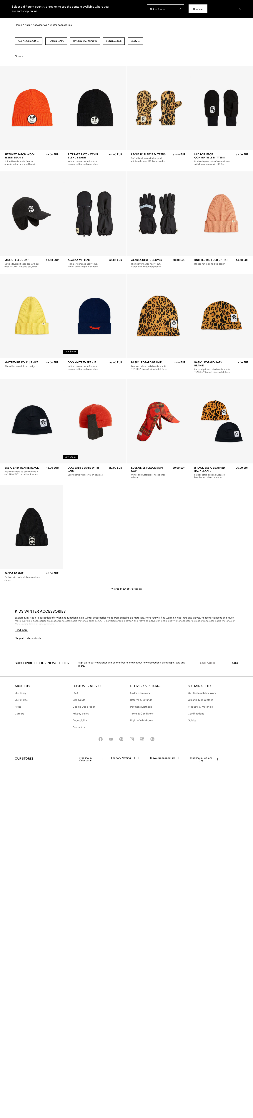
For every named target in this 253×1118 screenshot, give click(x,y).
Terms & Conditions (142, 713)
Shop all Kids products (28, 638)
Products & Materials (200, 706)
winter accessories (61, 25)
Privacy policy (81, 713)
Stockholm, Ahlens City (201, 759)
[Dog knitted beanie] (94, 365)
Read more (21, 629)
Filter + (19, 56)
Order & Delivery (140, 693)
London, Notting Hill (123, 757)
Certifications (196, 713)
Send (235, 662)
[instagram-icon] (131, 739)
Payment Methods (141, 706)
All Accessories (28, 41)
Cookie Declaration (84, 706)
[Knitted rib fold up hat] (221, 262)
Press (18, 706)
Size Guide (79, 700)
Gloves (135, 41)
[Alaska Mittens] (94, 263)
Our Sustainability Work (202, 693)
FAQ (75, 693)
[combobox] (165, 8)
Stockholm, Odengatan (85, 759)
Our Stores (21, 700)
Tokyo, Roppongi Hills (162, 757)
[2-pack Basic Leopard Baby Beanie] (221, 473)
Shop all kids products (41, 624)
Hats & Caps (56, 41)
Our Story (20, 693)
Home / (19, 25)
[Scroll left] (10, 108)
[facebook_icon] (100, 739)
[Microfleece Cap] (31, 263)
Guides (192, 720)
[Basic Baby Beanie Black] (31, 471)
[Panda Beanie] (31, 576)
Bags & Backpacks (85, 41)
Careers (19, 713)
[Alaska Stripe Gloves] (158, 263)
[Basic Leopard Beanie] (158, 365)
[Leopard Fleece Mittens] (158, 157)
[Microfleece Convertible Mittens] (221, 159)
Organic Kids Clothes (200, 700)
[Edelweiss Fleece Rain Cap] (158, 473)
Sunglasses (114, 41)
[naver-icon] (142, 739)
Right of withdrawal (141, 720)
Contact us (79, 727)
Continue (198, 9)
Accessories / (41, 25)
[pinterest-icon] (121, 739)
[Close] (239, 8)
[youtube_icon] (111, 739)
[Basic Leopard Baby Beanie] (221, 367)
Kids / (28, 25)
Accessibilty (80, 720)
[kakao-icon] (152, 739)
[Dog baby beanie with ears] (94, 471)
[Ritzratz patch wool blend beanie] (31, 159)
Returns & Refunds (141, 700)
